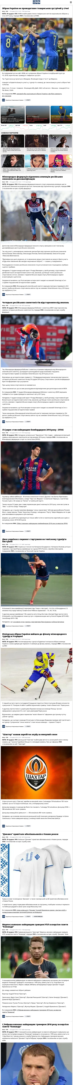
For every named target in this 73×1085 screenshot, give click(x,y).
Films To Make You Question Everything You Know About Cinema (59, 150)
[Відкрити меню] (71, 2)
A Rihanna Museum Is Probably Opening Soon (36, 169)
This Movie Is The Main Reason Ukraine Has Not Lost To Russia (36, 149)
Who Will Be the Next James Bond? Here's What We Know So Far (12, 150)
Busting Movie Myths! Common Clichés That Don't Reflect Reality (60, 170)
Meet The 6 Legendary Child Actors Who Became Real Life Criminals (12, 170)
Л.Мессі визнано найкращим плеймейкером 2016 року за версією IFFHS (42, 523)
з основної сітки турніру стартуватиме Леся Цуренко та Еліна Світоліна (38, 622)
